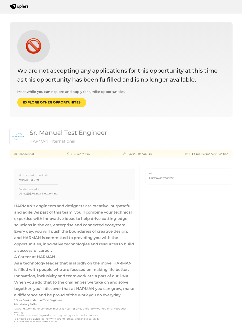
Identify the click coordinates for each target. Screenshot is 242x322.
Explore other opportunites (52, 102)
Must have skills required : (33, 175)
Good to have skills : (29, 189)
